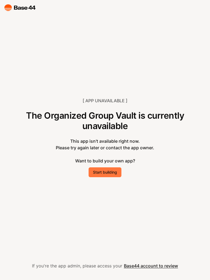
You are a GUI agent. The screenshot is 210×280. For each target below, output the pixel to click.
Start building (105, 172)
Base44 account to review (151, 266)
